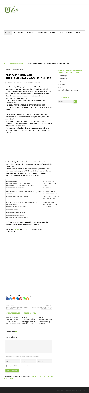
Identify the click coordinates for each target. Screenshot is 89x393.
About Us (78, 33)
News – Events (18, 33)
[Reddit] (13, 298)
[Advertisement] (59, 18)
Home (8, 33)
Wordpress (74, 390)
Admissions (30, 33)
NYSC (61, 33)
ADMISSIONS (18, 69)
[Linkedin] (17, 298)
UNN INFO (62, 390)
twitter (25, 229)
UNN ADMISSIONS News (18, 64)
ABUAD (60, 87)
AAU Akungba (62, 76)
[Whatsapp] (24, 298)
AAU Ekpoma (62, 78)
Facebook (16, 229)
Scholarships (42, 33)
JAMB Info (53, 33)
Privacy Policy (81, 390)
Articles (69, 33)
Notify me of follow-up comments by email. (20, 366)
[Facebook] (7, 298)
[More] (27, 298)
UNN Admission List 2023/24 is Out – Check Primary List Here (45, 320)
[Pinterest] (20, 298)
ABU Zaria (61, 84)
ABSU (59, 81)
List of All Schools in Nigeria (68, 90)
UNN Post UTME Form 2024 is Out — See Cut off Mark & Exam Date (12, 320)
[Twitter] (10, 298)
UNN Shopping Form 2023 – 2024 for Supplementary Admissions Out (29, 320)
